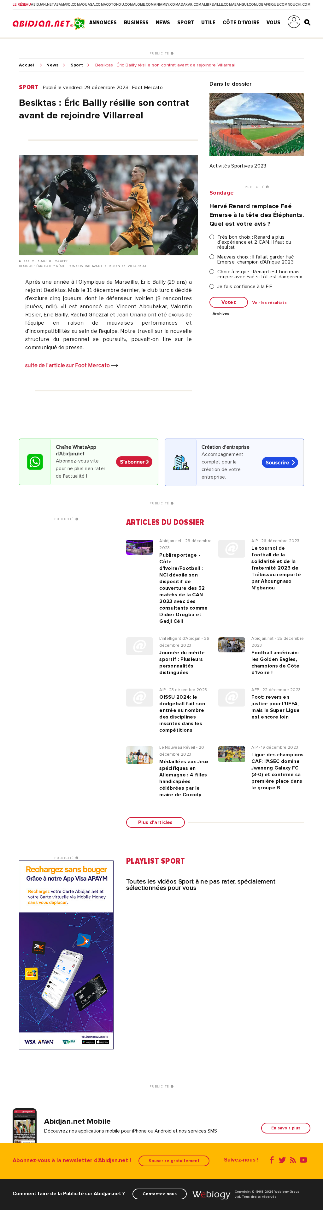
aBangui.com (244, 4)
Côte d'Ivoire (241, 22)
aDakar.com (189, 4)
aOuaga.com (92, 4)
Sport (185, 22)
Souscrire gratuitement (174, 1160)
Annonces (103, 22)
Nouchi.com (299, 4)
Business (136, 22)
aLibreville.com (217, 4)
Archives (221, 314)
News (163, 22)
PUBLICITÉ (160, 53)
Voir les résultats (269, 303)
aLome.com (143, 4)
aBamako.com (67, 4)
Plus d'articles (155, 822)
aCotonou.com (118, 4)
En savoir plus (285, 1128)
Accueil (27, 65)
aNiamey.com (166, 4)
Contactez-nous (160, 1193)
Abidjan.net (42, 4)
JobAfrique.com (272, 4)
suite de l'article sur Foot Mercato (68, 365)
